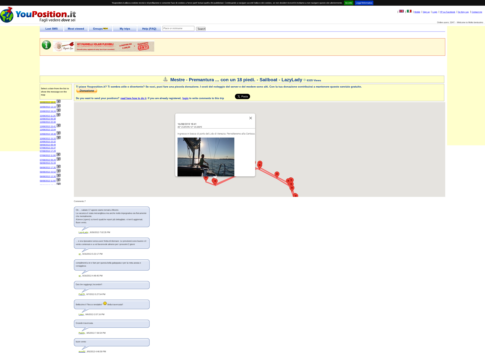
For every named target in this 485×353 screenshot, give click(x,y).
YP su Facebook (447, 12)
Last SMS (51, 28)
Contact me (477, 12)
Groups (98, 28)
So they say (463, 12)
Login (434, 12)
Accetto (348, 3)
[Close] (250, 118)
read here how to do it (133, 98)
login (185, 98)
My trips (125, 28)
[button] (215, 182)
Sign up (426, 12)
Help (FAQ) (149, 28)
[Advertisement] (109, 35)
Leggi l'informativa (364, 3)
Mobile (417, 12)
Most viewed (76, 28)
